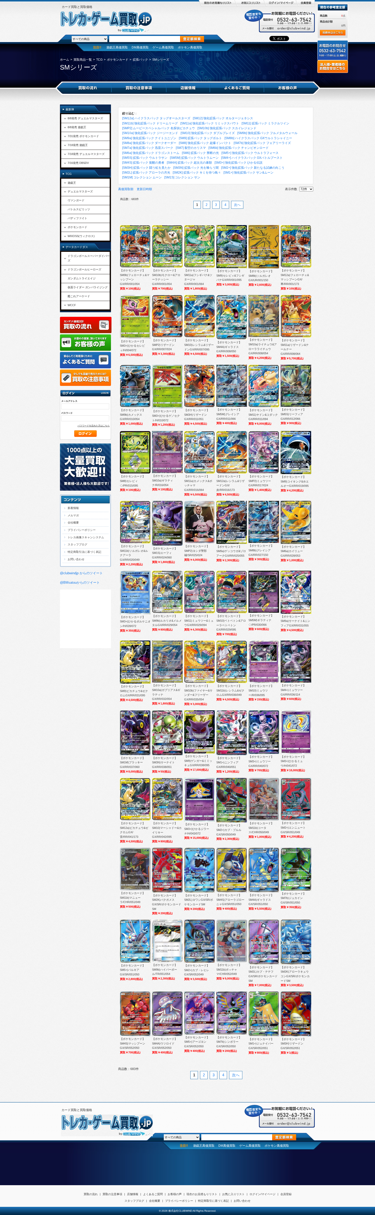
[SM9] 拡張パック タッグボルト (200, 138)
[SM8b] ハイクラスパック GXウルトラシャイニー (258, 138)
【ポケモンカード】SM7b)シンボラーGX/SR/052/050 (229, 1042)
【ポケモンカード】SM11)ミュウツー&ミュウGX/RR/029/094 (199, 620)
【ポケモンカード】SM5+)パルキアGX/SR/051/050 (132, 970)
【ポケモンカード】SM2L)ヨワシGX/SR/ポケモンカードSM (198, 900)
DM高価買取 (140, 47)
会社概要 (73, 522)
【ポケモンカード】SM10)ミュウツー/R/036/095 (261, 690)
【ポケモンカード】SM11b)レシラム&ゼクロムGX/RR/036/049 (230, 690)
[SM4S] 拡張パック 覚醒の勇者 (143, 162)
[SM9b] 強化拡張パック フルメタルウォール (267, 133)
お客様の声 (175, 1194)
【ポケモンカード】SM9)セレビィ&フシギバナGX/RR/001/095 (230, 275)
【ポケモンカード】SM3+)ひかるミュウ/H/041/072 (293, 761)
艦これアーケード (79, 296)
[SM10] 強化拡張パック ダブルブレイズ (208, 133)
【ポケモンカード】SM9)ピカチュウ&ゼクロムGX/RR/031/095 (134, 691)
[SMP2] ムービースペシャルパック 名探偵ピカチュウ (158, 128)
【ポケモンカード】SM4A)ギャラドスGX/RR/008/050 (229, 347)
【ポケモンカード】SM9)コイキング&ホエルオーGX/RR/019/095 (295, 481)
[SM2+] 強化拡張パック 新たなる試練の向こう (252, 167)
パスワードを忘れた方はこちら (94, 425)
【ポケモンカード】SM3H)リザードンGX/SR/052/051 (293, 1044)
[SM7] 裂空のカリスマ (191, 148)
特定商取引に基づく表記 (213, 1200)
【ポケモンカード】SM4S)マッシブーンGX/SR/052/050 (132, 1043)
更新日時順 (144, 189)
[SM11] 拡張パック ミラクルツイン (265, 123)
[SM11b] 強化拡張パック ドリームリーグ (150, 123)
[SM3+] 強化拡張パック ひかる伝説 (238, 162)
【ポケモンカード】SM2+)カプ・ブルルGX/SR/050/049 (229, 830)
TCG (99, 59)
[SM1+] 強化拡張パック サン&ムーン (248, 172)
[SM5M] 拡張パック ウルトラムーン (194, 158)
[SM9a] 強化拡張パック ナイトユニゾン (149, 138)
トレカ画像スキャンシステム (86, 537)
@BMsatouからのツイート (80, 582)
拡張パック (140, 59)
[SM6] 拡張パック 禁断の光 (200, 153)
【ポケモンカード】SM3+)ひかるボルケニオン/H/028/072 (135, 622)
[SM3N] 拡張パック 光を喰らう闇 (196, 167)
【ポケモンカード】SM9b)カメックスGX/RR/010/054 (132, 415)
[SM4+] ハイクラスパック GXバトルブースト (252, 158)
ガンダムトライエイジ (82, 278)
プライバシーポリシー (82, 529)
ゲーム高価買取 (163, 47)
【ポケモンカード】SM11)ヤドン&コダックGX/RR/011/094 (263, 415)
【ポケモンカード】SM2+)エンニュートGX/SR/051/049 (293, 827)
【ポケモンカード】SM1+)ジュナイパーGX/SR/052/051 (261, 1044)
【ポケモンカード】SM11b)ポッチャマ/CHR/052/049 (229, 969)
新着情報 (73, 507)
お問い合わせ (76, 559)
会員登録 (286, 1194)
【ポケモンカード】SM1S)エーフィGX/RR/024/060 (164, 553)
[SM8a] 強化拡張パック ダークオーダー (149, 143)
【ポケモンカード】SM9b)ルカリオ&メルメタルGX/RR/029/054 (167, 620)
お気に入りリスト (233, 1194)
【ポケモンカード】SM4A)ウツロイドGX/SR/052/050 (164, 1043)
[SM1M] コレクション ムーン (142, 177)
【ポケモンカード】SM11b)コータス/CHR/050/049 (261, 828)
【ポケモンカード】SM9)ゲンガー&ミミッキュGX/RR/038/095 (198, 761)
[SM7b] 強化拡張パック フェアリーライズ (262, 143)
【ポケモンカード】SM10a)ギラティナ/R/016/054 (164, 480)
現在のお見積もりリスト (201, 1194)
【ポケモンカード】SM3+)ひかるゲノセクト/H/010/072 (166, 416)
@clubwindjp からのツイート (81, 573)
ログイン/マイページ (262, 1194)
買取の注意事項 (112, 1194)
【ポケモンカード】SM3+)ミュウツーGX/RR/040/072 (261, 761)
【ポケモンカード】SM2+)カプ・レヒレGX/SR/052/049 (196, 970)
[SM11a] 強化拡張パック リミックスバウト (209, 123)
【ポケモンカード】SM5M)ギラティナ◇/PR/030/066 (261, 620)
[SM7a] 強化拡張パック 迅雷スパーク (147, 148)
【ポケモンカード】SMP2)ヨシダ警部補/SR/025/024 (196, 551)
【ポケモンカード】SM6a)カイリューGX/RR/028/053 (293, 551)
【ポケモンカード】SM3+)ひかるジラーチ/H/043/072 (196, 829)
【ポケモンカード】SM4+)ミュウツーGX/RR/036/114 (293, 690)
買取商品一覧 (82, 59)
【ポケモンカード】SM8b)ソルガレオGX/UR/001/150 (261, 276)
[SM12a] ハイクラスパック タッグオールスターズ (156, 118)
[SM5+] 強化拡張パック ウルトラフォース (250, 153)
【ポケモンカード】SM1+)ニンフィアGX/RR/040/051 (229, 762)
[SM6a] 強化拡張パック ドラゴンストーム (150, 153)
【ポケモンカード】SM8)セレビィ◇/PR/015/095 (132, 481)
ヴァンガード (76, 200)
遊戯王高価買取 (117, 47)
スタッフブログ (77, 544)
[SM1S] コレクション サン (182, 177)
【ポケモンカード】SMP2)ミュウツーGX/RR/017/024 (261, 481)
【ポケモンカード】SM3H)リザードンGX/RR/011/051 (196, 415)
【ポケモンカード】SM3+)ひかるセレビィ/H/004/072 (132, 346)
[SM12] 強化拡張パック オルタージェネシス (223, 118)
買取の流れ (91, 1194)
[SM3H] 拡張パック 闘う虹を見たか (146, 167)
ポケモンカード (117, 59)
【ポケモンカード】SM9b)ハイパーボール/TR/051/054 (164, 969)
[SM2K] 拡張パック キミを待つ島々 (197, 172)
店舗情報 (132, 1194)
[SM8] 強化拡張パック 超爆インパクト (205, 143)
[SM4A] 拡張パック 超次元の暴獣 (189, 162)
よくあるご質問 (153, 1194)
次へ (237, 205)
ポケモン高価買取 (190, 47)
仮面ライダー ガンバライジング (88, 287)
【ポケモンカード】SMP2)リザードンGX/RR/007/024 (164, 345)
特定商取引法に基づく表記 (84, 551)
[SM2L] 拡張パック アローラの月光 (146, 172)
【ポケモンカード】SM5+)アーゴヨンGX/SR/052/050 (196, 1042)
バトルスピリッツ (79, 209)
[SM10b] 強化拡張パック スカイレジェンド (226, 128)
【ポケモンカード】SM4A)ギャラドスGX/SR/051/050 (261, 900)
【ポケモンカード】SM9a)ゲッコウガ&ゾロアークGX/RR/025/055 (231, 551)
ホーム (64, 59)
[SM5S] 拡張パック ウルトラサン (144, 158)
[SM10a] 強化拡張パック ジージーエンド (150, 133)
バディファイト (77, 218)
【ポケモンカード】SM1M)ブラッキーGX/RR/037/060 (132, 762)
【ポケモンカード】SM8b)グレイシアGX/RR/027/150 (261, 550)
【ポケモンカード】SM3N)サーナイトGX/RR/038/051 (164, 762)
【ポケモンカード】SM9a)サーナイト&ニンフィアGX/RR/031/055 (295, 621)
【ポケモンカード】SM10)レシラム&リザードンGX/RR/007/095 (199, 345)
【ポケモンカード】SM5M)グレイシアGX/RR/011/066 (229, 414)
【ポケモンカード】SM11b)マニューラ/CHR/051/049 (132, 898)
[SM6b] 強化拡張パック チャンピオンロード (238, 148)
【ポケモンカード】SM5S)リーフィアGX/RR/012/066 (293, 414)
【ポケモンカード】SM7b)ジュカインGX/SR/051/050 (293, 898)
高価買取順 (125, 189)
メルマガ (73, 515)
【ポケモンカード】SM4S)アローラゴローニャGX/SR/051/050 (230, 900)
